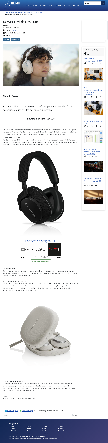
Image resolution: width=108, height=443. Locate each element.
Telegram (45, 426)
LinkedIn (29, 430)
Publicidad (13, 430)
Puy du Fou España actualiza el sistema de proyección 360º (92, 152)
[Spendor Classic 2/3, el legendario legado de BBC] (93, 74)
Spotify (45, 430)
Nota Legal (42, 436)
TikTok (28, 433)
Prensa (58, 5)
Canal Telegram (12, 411)
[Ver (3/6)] (54, 249)
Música (51, 5)
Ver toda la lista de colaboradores (41, 261)
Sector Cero (67, 5)
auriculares (6, 39)
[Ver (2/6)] (40, 249)
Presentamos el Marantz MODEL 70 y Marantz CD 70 (92, 181)
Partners (76, 5)
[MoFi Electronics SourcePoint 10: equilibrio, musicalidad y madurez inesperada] (93, 108)
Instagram (45, 433)
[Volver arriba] (105, 440)
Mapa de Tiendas (63, 430)
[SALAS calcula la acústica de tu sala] (93, 137)
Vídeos (61, 428)
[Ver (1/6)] (27, 249)
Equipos (61, 426)
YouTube (29, 426)
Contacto (13, 428)
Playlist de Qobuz (14, 433)
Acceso (12, 426)
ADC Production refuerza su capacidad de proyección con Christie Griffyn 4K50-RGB (23, 12)
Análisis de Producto (31, 5)
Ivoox (44, 428)
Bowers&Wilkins (15, 39)
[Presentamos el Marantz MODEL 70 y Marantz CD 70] (93, 197)
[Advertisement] (95, 30)
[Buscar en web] (103, 3)
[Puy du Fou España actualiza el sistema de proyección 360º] (93, 166)
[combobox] (92, 3)
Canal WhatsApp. (27, 411)
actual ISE (43, 5)
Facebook (29, 428)
